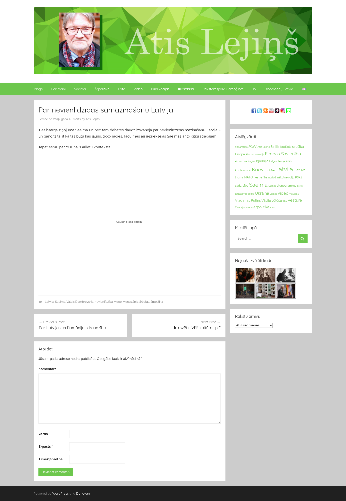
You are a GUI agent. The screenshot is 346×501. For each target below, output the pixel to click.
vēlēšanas (279, 200)
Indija (272, 161)
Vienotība (294, 194)
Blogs (38, 89)
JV (254, 89)
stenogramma (286, 185)
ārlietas (144, 302)
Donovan (83, 493)
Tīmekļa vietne (50, 459)
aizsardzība (241, 147)
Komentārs (47, 369)
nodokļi (272, 177)
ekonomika (241, 161)
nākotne (282, 177)
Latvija (49, 302)
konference (243, 170)
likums (239, 177)
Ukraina (262, 193)
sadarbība (241, 185)
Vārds (44, 434)
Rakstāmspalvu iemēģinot (222, 89)
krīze (272, 170)
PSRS (298, 177)
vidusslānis (130, 302)
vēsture (295, 200)
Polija (291, 177)
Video (138, 89)
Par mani (58, 89)
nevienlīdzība (104, 302)
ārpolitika (157, 302)
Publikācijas (160, 89)
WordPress (60, 493)
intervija (280, 161)
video (118, 302)
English (251, 161)
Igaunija (262, 161)
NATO (248, 177)
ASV (252, 146)
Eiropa (240, 154)
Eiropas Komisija (255, 154)
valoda (273, 193)
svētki (300, 186)
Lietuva (299, 170)
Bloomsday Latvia (279, 89)
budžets (285, 147)
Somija (272, 185)
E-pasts (45, 446)
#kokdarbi (186, 89)
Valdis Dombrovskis (79, 302)
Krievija (260, 169)
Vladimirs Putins (248, 200)
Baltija (275, 147)
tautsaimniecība (244, 193)
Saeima (60, 302)
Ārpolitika (102, 89)
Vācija (266, 200)
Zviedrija (240, 207)
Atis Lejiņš (93, 119)
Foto (121, 89)
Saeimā (80, 89)
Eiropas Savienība (283, 153)
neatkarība (261, 177)
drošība (298, 147)
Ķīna (272, 207)
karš (289, 161)
